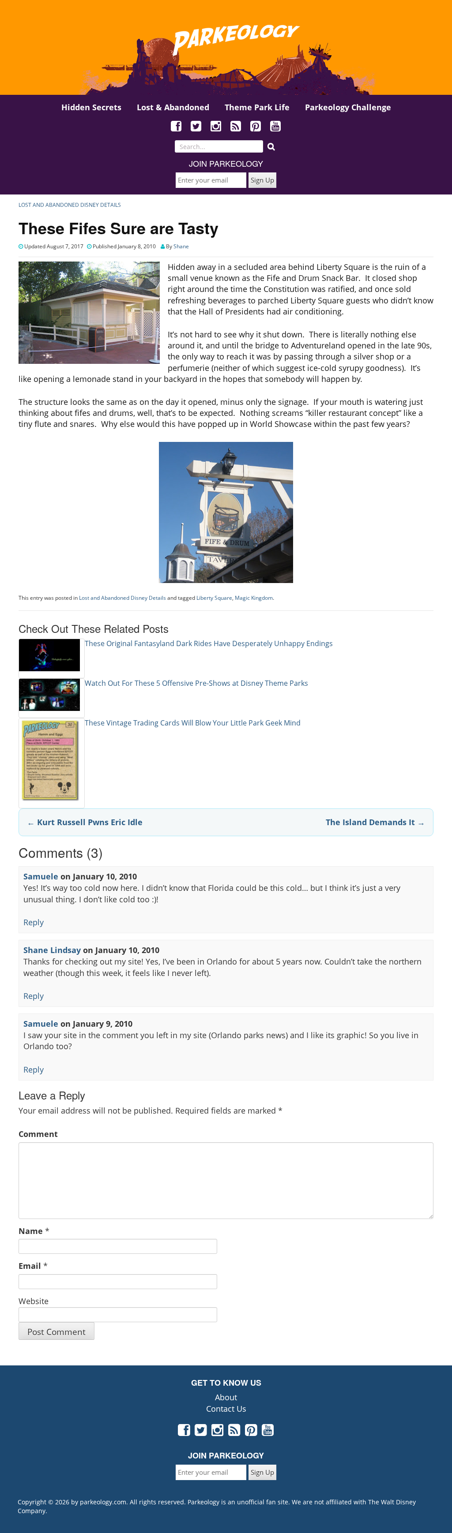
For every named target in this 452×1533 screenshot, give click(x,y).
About (226, 1397)
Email (30, 1265)
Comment (38, 1134)
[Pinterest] (256, 127)
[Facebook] (176, 127)
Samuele (40, 876)
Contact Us (226, 1408)
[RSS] (236, 127)
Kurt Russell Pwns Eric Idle (85, 822)
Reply (33, 922)
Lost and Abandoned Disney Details (70, 205)
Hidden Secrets (91, 107)
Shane (181, 246)
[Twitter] (196, 127)
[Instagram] (216, 127)
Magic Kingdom (254, 598)
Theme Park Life (257, 107)
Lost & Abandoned (173, 107)
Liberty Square (214, 598)
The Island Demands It (375, 822)
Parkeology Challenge (348, 107)
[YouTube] (276, 127)
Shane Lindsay (52, 950)
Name (31, 1231)
